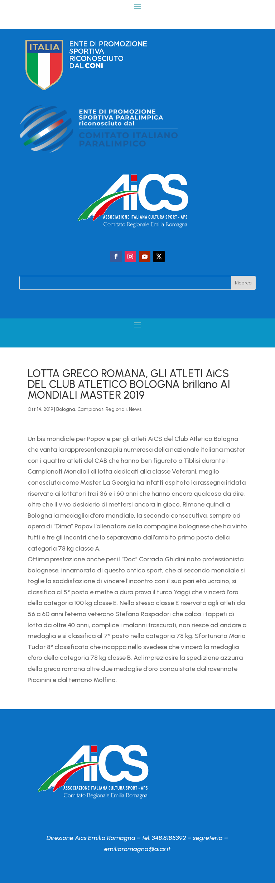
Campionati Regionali (102, 409)
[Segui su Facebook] (116, 256)
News (135, 409)
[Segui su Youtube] (144, 256)
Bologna (65, 409)
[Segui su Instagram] (130, 256)
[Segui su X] (159, 256)
